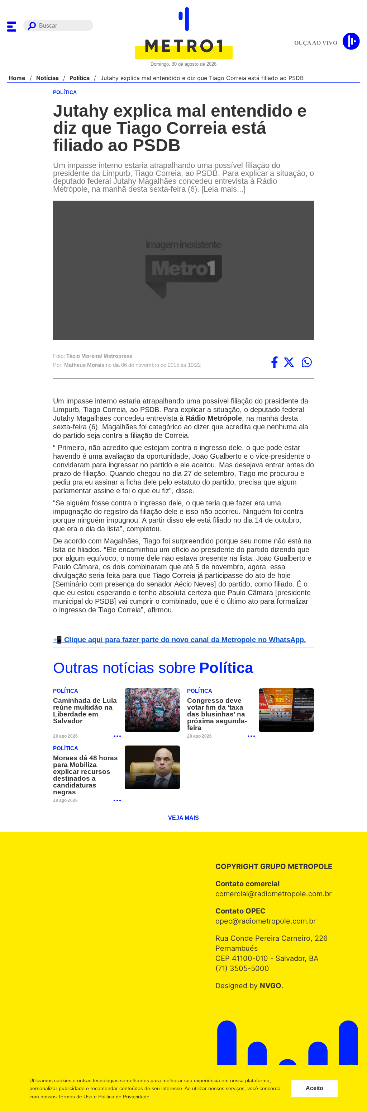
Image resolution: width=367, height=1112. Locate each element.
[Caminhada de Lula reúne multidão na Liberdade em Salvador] (152, 711)
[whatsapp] (307, 363)
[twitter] (289, 363)
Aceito (314, 1088)
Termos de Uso (75, 1096)
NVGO (268, 980)
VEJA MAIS (184, 812)
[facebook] (274, 363)
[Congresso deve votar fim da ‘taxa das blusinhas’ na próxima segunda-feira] (286, 711)
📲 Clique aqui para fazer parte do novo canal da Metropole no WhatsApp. (175, 640)
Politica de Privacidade (123, 1096)
